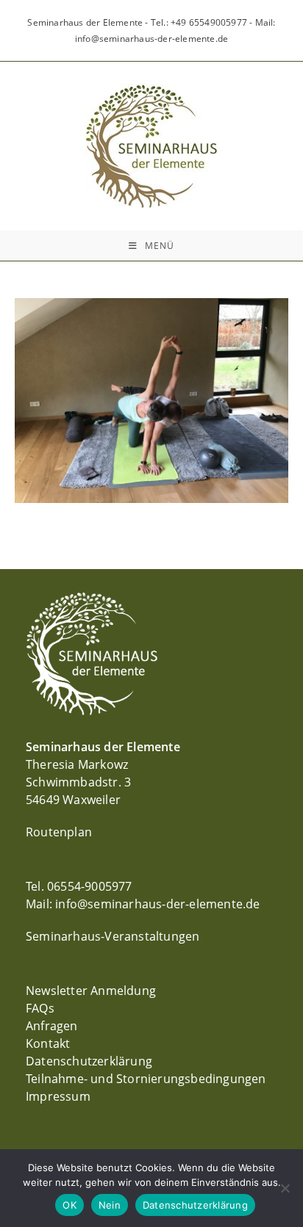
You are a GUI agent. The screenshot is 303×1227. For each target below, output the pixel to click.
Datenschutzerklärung (89, 1061)
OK (69, 1205)
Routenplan (59, 832)
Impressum (58, 1096)
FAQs (40, 1008)
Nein (110, 1205)
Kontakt (48, 1043)
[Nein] (284, 1188)
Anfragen (52, 1026)
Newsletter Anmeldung (91, 990)
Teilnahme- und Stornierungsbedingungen (146, 1079)
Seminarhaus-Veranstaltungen (112, 936)
